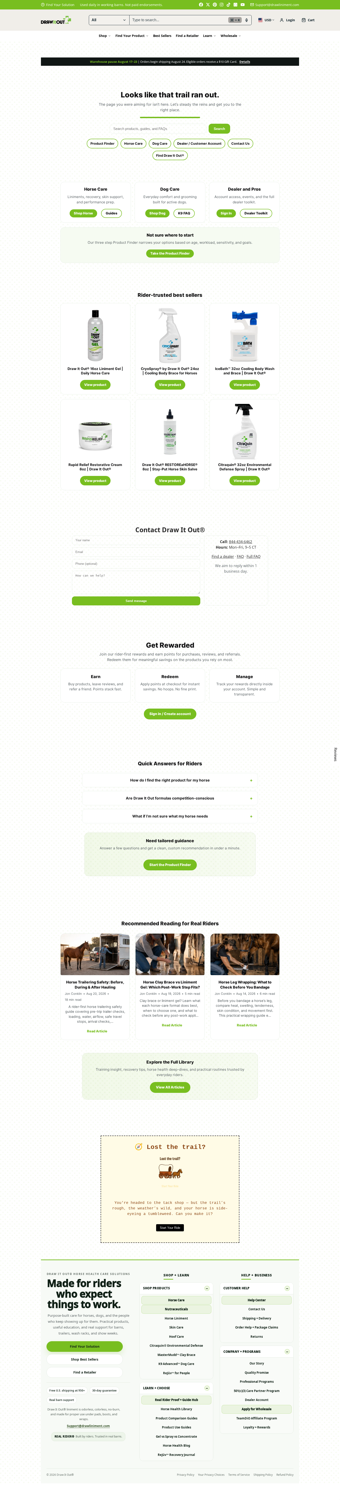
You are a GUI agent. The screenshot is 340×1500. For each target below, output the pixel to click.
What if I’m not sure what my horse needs (170, 816)
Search (219, 129)
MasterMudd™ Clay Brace (176, 1355)
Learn (207, 35)
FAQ (240, 556)
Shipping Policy (263, 1475)
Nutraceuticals (176, 1309)
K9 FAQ (184, 213)
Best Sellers (162, 35)
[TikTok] (229, 5)
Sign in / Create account (170, 714)
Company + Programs (241, 1352)
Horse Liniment (176, 1318)
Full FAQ (253, 556)
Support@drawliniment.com (277, 5)
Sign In (226, 213)
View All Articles (170, 1087)
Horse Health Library (176, 1409)
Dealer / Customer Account (199, 143)
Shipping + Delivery (256, 1318)
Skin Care (176, 1327)
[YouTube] (243, 5)
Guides (111, 213)
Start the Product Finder (170, 865)
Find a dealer (223, 556)
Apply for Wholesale (257, 1409)
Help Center (257, 1300)
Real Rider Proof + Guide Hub (176, 1400)
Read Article (97, 1031)
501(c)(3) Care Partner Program (257, 1391)
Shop (103, 35)
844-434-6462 (240, 541)
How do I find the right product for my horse (170, 780)
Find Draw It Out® (170, 155)
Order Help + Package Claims (256, 1327)
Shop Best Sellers (84, 1359)
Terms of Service (239, 1475)
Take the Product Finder (170, 253)
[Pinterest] (215, 5)
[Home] (56, 20)
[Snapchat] (236, 5)
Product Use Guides (176, 1427)
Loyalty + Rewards (256, 1427)
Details (244, 62)
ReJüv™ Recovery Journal (176, 1455)
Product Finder (102, 143)
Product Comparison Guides (176, 1418)
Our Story (257, 1363)
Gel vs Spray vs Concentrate (176, 1436)
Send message (136, 601)
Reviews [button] (335, 754)
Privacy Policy (185, 1475)
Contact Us (240, 143)
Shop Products (156, 1288)
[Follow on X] (208, 5)
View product (95, 385)
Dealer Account (257, 1400)
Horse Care (133, 143)
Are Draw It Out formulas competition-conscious (170, 798)
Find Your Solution (84, 1346)
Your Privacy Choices (211, 1475)
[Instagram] (222, 5)
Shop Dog (157, 213)
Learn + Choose (156, 1388)
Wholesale (229, 35)
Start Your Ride (170, 1227)
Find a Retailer (187, 35)
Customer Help (236, 1288)
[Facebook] (201, 5)
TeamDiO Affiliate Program (256, 1418)
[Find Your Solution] (57, 4)
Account (287, 20)
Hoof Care (176, 1337)
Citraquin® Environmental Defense (176, 1346)
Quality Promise (257, 1373)
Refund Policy (285, 1475)
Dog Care (159, 143)
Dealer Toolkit (256, 213)
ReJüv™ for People (176, 1373)
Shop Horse (83, 213)
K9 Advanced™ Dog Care (176, 1364)
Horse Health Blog (176, 1445)
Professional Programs (257, 1382)
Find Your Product (130, 35)
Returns (256, 1337)
